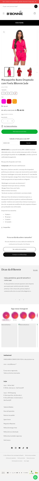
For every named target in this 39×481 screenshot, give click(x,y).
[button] (4, 13)
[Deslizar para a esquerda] (2, 72)
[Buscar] (36, 6)
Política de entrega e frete (10, 427)
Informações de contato (17, 460)
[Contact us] (35, 477)
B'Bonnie (9, 455)
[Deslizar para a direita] (37, 72)
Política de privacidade (30, 455)
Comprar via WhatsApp (19, 254)
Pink (3, 101)
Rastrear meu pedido (9, 415)
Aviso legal (26, 460)
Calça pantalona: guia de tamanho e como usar (17, 279)
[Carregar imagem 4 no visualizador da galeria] (29, 72)
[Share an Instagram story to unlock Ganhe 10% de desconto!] (6, 315)
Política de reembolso (11, 458)
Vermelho (9, 101)
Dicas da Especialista (9, 411)
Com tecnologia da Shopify (17, 455)
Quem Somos (7, 419)
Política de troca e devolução (11, 432)
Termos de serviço (31, 458)
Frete (2, 114)
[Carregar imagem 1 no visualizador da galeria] (9, 72)
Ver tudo (35, 270)
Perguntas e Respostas (9, 423)
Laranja (14, 101)
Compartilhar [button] (6, 227)
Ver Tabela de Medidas (10, 126)
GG (15, 93)
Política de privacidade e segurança (13, 436)
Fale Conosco (7, 440)
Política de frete (21, 458)
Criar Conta (19, 23)
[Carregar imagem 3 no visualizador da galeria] (19, 72)
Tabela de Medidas (8, 407)
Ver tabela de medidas (19, 249)
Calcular (28, 143)
